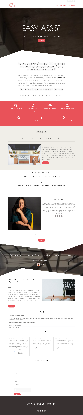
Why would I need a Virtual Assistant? (17, 315)
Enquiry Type (16, 375)
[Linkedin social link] (74, 1)
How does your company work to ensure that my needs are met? (22, 322)
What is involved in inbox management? (17, 327)
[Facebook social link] (68, 1)
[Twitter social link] (70, 1)
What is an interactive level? (15, 325)
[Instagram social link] (72, 1)
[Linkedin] (42, 411)
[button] (41, 315)
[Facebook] (38, 411)
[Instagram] (45, 411)
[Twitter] (40, 411)
